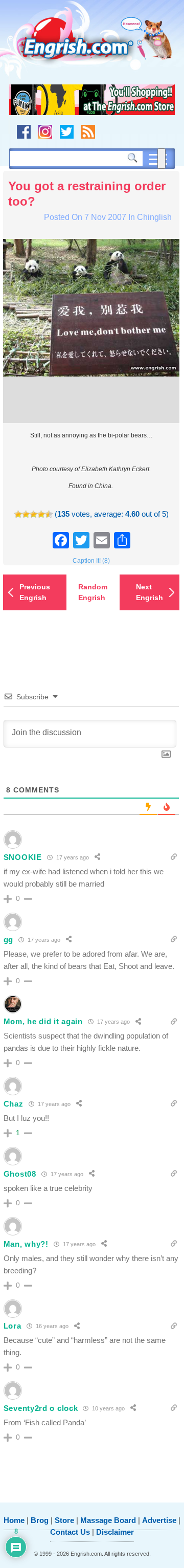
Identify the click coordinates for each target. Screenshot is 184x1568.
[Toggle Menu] (161, 158)
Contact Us (70, 1532)
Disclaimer (115, 1532)
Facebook (24, 132)
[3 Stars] (33, 514)
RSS (88, 132)
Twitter (67, 132)
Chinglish (154, 217)
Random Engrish (92, 592)
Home (14, 1520)
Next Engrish (149, 592)
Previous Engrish (34, 592)
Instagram (45, 132)
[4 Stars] (41, 514)
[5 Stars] (49, 514)
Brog (40, 1520)
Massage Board (108, 1520)
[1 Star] (18, 514)
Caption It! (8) (91, 560)
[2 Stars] (26, 514)
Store (64, 1520)
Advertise (159, 1520)
